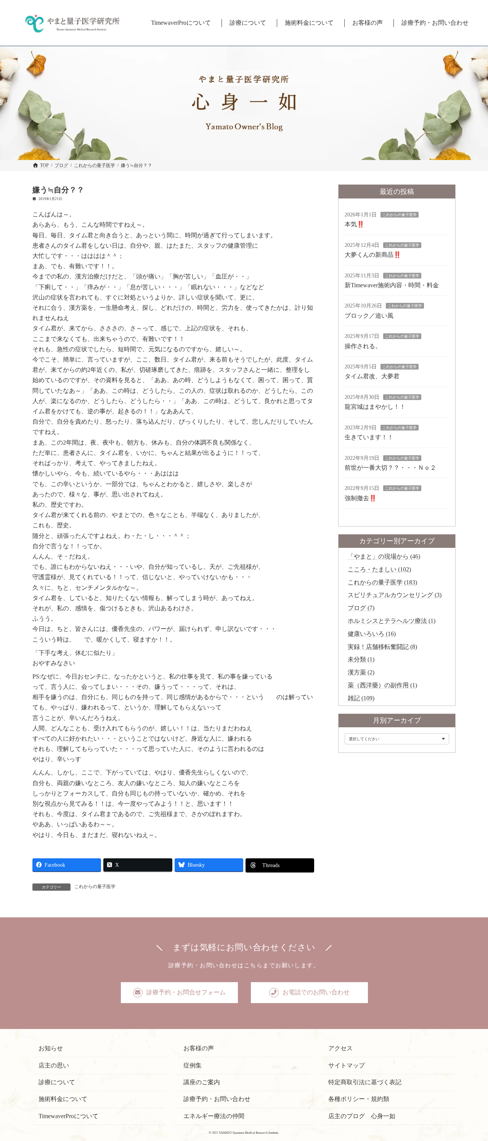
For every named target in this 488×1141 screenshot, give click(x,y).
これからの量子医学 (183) (382, 582)
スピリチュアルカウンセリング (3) (394, 595)
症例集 (192, 1065)
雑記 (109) (361, 698)
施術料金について (63, 1099)
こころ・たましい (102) (379, 569)
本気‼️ (354, 224)
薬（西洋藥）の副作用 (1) (382, 685)
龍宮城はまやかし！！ (375, 407)
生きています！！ (369, 437)
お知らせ (51, 1048)
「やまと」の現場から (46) (384, 556)
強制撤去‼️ (361, 498)
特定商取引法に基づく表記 (364, 1082)
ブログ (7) (361, 608)
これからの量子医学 (95, 886)
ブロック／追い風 (369, 315)
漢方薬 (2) (361, 672)
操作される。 (363, 346)
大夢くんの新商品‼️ (373, 254)
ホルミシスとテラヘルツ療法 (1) (391, 621)
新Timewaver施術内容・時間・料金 (392, 285)
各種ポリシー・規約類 (358, 1099)
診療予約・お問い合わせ (216, 1099)
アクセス (340, 1048)
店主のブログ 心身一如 (361, 1115)
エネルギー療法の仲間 (213, 1115)
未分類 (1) (361, 659)
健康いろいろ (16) (372, 634)
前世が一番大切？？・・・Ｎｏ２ (390, 467)
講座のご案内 (201, 1082)
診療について (57, 1082)
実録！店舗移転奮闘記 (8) (382, 646)
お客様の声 (198, 1048)
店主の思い (54, 1065)
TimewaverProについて (68, 1115)
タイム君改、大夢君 (372, 376)
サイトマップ (346, 1065)
